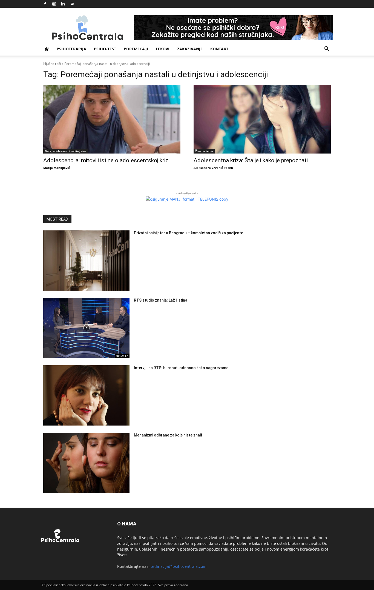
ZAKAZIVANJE (190, 48)
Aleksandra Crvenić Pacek (213, 168)
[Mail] (72, 4)
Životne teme (204, 151)
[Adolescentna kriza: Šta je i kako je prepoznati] (262, 119)
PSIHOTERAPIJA (71, 48)
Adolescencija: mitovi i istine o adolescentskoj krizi (106, 160)
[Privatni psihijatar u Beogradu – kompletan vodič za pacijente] (86, 260)
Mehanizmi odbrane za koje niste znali (168, 435)
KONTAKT (219, 48)
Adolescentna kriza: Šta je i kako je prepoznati (251, 160)
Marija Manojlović (56, 168)
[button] (326, 49)
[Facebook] (45, 4)
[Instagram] (54, 4)
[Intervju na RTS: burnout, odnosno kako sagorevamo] (86, 395)
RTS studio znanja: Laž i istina (160, 300)
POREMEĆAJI (136, 48)
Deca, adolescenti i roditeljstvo (65, 151)
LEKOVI (162, 48)
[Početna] (47, 49)
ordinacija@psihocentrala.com (178, 566)
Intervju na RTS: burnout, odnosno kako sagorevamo (181, 368)
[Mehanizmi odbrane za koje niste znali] (86, 463)
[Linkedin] (63, 4)
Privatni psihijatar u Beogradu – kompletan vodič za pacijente (188, 233)
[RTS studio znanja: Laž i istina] (86, 328)
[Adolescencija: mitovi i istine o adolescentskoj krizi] (111, 119)
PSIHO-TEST (105, 48)
